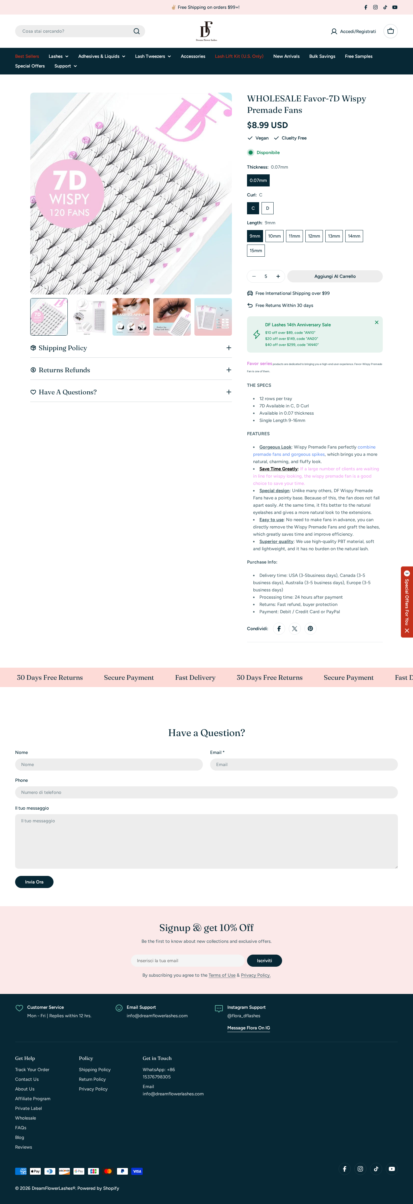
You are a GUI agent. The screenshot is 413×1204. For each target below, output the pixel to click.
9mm (255, 236)
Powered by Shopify (98, 1188)
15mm (256, 250)
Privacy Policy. (256, 975)
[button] (407, 602)
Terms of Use (222, 975)
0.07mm (258, 180)
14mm (354, 236)
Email (217, 752)
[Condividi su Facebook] (279, 629)
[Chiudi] (376, 322)
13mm (334, 236)
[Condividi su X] (295, 629)
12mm (314, 236)
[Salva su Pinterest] (310, 629)
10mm (274, 236)
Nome (21, 752)
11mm (294, 236)
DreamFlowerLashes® (53, 1188)
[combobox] (80, 31)
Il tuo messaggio (32, 808)
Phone (21, 780)
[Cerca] (136, 31)
